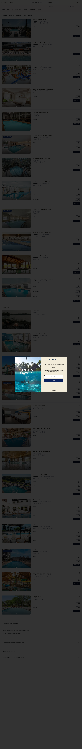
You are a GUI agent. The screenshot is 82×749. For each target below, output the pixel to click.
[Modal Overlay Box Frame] (41, 374)
